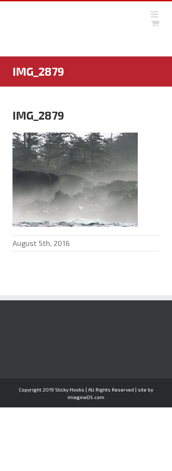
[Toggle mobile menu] (155, 14)
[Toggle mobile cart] (155, 23)
